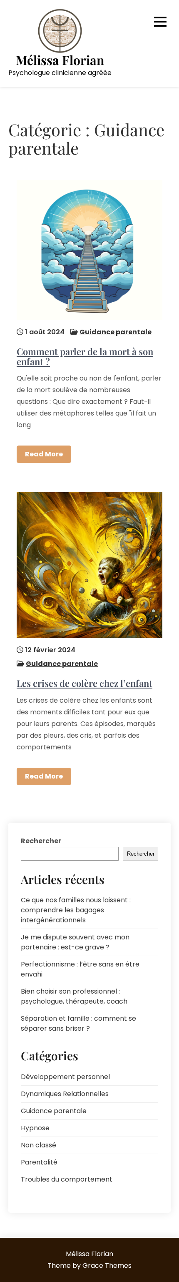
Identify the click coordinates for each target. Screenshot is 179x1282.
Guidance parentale (116, 332)
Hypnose (35, 1128)
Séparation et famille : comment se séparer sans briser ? (78, 1023)
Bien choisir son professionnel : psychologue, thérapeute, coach (74, 996)
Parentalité (39, 1162)
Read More (44, 454)
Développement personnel (65, 1077)
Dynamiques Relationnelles (65, 1094)
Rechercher (41, 841)
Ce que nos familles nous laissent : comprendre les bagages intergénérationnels (76, 910)
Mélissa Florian (60, 60)
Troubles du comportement (66, 1179)
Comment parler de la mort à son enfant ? (85, 356)
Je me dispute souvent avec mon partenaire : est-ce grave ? (75, 942)
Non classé (38, 1145)
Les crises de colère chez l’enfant (84, 683)
